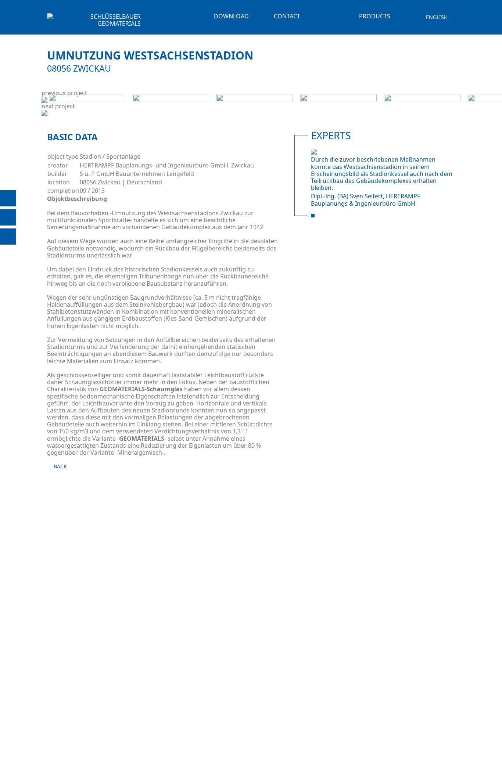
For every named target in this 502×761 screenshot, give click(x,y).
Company (288, 23)
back (60, 467)
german (437, 23)
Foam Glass (368, 26)
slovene (437, 29)
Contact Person (287, 34)
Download (231, 16)
